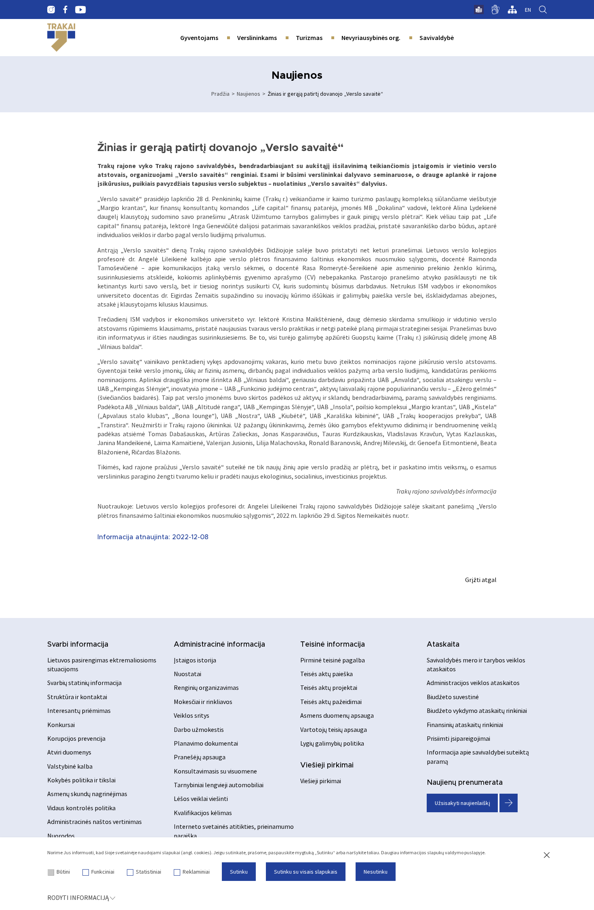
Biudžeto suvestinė (453, 697)
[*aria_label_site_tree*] (512, 10)
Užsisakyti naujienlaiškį (462, 803)
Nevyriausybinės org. (370, 38)
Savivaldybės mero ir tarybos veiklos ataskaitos (476, 664)
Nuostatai (187, 674)
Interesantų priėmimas (79, 710)
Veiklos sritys (191, 715)
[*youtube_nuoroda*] (80, 10)
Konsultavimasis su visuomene (215, 771)
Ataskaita (443, 644)
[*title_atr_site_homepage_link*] (61, 37)
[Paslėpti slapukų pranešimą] (547, 855)
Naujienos (248, 93)
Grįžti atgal (481, 580)
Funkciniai (102, 871)
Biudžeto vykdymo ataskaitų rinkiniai (477, 710)
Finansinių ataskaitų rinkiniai (465, 725)
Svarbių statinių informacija (84, 683)
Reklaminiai (196, 871)
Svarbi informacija (77, 644)
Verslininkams (257, 38)
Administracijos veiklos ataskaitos (473, 683)
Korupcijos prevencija (76, 738)
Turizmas (309, 38)
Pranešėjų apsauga (199, 757)
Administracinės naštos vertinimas (94, 822)
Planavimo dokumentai (206, 743)
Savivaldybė (436, 38)
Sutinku (239, 871)
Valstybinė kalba (70, 766)
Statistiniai (148, 871)
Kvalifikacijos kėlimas (203, 813)
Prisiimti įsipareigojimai (458, 738)
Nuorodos (61, 836)
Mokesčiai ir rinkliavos (203, 702)
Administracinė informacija (219, 644)
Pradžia (220, 93)
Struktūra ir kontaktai (77, 697)
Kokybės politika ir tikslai (81, 780)
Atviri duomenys (69, 752)
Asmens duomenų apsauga (337, 715)
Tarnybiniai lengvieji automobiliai (218, 785)
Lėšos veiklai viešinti (201, 798)
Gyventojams (199, 38)
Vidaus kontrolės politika (81, 808)
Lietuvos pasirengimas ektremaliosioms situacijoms (101, 664)
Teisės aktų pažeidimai (331, 702)
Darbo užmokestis (199, 729)
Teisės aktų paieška (326, 674)
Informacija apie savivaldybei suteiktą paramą (478, 756)
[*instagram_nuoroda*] (51, 10)
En (528, 10)
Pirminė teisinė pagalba (332, 660)
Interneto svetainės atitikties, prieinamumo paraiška (234, 830)
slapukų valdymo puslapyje (455, 852)
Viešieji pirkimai (327, 765)
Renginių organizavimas (206, 687)
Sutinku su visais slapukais (305, 871)
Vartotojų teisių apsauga (333, 729)
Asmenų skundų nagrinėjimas (87, 794)
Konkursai (61, 725)
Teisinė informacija (332, 644)
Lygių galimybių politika (332, 743)
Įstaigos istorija (195, 660)
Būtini (63, 871)
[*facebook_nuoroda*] (65, 10)
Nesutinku (376, 871)
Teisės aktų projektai (328, 687)
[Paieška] (543, 10)
